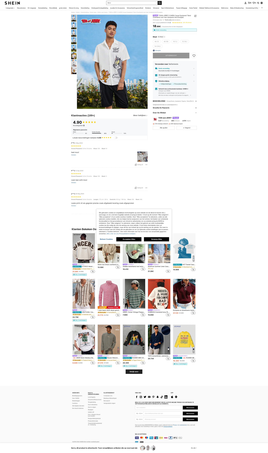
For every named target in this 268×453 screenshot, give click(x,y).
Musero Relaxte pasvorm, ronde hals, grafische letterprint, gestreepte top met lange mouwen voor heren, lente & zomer (109, 358)
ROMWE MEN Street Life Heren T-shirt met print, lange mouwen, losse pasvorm (134, 358)
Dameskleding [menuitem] (42, 8)
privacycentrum (168, 426)
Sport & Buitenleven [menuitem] (167, 8)
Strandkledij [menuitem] (53, 8)
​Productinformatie (93, 421)
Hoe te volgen (92, 407)
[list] (152, 396)
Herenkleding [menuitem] (85, 8)
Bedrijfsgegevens (77, 396)
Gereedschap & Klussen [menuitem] (253, 8)
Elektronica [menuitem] (224, 8)
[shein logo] (12, 3)
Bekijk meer (134, 372)
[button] (258, 3)
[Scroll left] (259, 8)
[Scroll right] (262, 8)
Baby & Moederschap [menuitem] (237, 8)
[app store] (172, 398)
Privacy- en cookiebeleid (180, 425)
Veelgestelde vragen (109, 403)
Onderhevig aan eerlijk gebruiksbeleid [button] (169, 77)
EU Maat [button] (160, 37)
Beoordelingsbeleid (78, 125)
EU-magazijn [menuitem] (32, 8)
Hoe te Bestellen (92, 404)
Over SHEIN (75, 398)
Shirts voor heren (102, 12)
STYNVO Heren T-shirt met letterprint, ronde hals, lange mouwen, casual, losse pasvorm (84, 266)
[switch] (116, 138)
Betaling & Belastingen (110, 398)
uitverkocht (171, 55)
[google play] (176, 398)
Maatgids (90, 409)
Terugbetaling (92, 402)
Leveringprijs (91, 397)
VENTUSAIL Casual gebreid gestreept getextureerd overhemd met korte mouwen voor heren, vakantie (84, 312)
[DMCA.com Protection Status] (141, 442)
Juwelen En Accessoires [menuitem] (117, 8)
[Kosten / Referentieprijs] (161, 26)
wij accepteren (140, 434)
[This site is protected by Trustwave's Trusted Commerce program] (136, 442)
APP (172, 393)
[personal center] (245, 3)
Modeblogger (76, 401)
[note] (80, 274)
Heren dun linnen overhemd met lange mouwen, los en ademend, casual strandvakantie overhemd (109, 264)
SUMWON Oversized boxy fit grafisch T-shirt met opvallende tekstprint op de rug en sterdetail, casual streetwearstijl (159, 312)
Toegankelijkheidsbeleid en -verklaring (95, 424)
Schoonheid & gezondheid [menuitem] (135, 8)
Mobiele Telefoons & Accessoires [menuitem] (209, 8)
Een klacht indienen (78, 408)
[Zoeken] (160, 3)
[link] (249, 3)
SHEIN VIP (91, 412)
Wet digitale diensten (78, 406)
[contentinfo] (166, 438)
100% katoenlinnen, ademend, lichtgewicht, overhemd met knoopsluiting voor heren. (159, 356)
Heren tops (93, 12)
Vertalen (73, 155)
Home (73, 12)
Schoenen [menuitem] (156, 8)
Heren (77, 12)
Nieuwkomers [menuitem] (21, 8)
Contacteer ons (108, 396)
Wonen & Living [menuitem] (74, 8)
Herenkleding (85, 12)
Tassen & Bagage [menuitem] (181, 8)
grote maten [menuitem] (63, 8)
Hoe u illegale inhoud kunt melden (94, 415)
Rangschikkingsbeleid (94, 418)
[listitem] (84, 254)
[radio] (157, 41)
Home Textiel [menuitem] (193, 8)
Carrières (75, 403)
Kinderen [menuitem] (148, 8)
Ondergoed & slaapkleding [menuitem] (99, 8)
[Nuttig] (136, 164)
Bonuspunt (107, 401)
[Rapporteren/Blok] (146, 164)
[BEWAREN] (194, 55)
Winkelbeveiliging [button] (163, 81)
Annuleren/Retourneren (94, 399)
